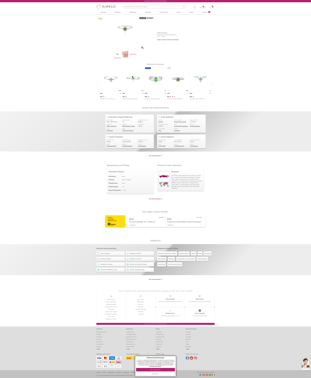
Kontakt (133, 372)
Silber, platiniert (111, 126)
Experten (140, 304)
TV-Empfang (111, 309)
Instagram (195, 358)
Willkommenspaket (111, 304)
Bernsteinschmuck (131, 339)
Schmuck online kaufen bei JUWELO (167, 253)
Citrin (187, 342)
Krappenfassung (195, 126)
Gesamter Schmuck (101, 332)
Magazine (140, 307)
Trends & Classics (127, 131)
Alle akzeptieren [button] (155, 370)
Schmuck (103, 12)
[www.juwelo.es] (207, 375)
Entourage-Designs (202, 259)
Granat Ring (159, 344)
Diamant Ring (159, 342)
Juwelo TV (206, 12)
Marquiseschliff (111, 146)
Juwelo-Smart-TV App (111, 312)
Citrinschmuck (130, 342)
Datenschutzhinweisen (154, 366)
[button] (194, 6)
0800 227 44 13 (175, 316)
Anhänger (98, 334)
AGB (104, 372)
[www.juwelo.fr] (201, 375)
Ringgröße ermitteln (111, 319)
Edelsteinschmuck (184, 253)
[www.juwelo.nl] (204, 375)
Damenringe (207, 253)
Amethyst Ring (160, 334)
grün (159, 131)
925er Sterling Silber (128, 126)
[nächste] (212, 84)
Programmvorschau (140, 309)
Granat (187, 344)
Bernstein (188, 339)
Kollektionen (133, 12)
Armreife (98, 339)
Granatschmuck (130, 346)
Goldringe (98, 346)
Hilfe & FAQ (111, 316)
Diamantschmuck (130, 344)
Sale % (179, 12)
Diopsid (160, 122)
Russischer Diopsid (180, 122)
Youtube (191, 358)
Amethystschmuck (131, 334)
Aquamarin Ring (160, 337)
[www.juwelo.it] (213, 375)
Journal (140, 314)
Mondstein (188, 346)
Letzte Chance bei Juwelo (174, 264)
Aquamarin (188, 337)
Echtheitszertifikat (111, 302)
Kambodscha (142, 146)
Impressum (126, 372)
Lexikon (191, 12)
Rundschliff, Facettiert (181, 126)
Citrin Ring (158, 339)
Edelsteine (118, 12)
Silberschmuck (162, 259)
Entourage (110, 131)
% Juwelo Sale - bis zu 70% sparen (186, 259)
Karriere (98, 372)
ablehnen (160, 364)
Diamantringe (100, 344)
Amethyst (188, 334)
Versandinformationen (111, 314)
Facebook (187, 358)
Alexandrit (188, 332)
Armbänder (99, 337)
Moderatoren (140, 302)
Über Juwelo (140, 299)
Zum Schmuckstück (154, 156)
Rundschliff (161, 146)
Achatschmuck (130, 332)
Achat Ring (159, 332)
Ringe (200, 253)
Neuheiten (148, 12)
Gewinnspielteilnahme (111, 307)
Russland (177, 131)
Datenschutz (111, 372)
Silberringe (171, 259)
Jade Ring (158, 346)
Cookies (119, 372)
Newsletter (141, 312)
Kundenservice (111, 299)
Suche (184, 6)
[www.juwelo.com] (210, 375)
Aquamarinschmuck (131, 337)
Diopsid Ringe (161, 264)
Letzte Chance (164, 12)
